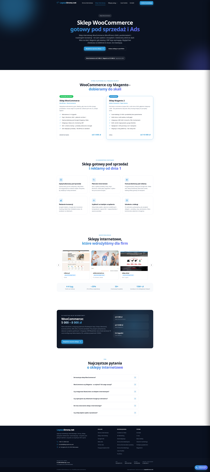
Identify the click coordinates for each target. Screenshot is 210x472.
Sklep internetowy (103, 435)
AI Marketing (120, 435)
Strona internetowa (103, 432)
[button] (76, 265)
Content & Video (121, 432)
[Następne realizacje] (151, 265)
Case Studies (120, 451)
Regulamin (139, 448)
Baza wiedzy (139, 438)
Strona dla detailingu (123, 448)
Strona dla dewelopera (123, 442)
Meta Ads (100, 442)
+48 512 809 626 (64, 442)
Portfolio (119, 454)
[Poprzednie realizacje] (58, 265)
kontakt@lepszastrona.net (66, 444)
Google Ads (101, 438)
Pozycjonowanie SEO (103, 448)
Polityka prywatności (142, 445)
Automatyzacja (121, 438)
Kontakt (138, 432)
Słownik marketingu (142, 442)
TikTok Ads (101, 445)
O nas (138, 435)
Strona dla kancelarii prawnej (125, 445)
